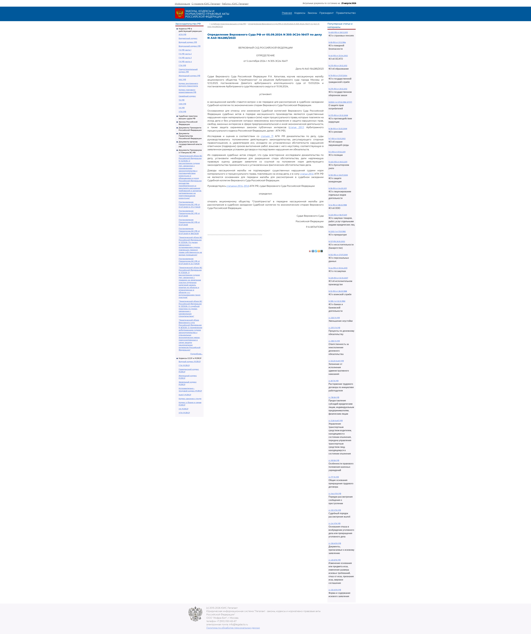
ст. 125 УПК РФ (335, 510)
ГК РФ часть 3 (185, 58)
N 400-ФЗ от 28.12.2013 (338, 32)
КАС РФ (182, 79)
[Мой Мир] (321, 250)
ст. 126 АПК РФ (335, 543)
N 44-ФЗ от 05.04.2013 (338, 268)
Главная (287, 13)
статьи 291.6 (307, 174)
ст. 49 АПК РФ (335, 560)
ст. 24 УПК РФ (334, 523)
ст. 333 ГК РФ (334, 318)
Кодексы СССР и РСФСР (190, 358)
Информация (182, 3)
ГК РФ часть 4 (185, 61)
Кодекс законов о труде (190, 398)
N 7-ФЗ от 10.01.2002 (337, 139)
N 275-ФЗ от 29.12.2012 (338, 89)
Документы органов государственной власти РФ (190, 144)
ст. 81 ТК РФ (334, 381)
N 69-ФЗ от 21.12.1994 (337, 42)
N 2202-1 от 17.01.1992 (337, 231)
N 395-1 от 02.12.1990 (337, 301)
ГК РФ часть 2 (185, 54)
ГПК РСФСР (184, 365)
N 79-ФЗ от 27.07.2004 (338, 76)
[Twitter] (315, 250)
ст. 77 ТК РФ (334, 477)
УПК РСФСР (184, 413)
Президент (326, 13)
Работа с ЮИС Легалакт (235, 3)
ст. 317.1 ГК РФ (334, 328)
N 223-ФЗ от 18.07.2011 (338, 215)
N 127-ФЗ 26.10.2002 (337, 241)
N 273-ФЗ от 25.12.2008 (338, 115)
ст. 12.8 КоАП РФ (336, 421)
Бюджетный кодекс (188, 38)
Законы (312, 13)
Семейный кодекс (187, 96)
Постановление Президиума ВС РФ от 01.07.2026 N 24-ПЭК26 (189, 261)
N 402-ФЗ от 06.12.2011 (338, 162)
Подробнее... (196, 354)
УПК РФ (182, 111)
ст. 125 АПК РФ (335, 590)
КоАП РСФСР (185, 395)
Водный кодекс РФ (188, 42)
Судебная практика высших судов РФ (228, 24)
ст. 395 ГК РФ (334, 341)
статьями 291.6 (234, 186)
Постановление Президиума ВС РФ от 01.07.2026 (189, 213)
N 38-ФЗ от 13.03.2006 (338, 129)
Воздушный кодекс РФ (190, 46)
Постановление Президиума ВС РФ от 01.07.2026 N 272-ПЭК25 (189, 204)
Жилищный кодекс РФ (189, 76)
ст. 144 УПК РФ (335, 494)
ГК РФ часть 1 (185, 50)
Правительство (346, 13)
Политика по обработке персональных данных (233, 628)
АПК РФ (182, 34)
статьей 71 (267, 136)
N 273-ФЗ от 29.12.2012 (338, 66)
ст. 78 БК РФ (334, 397)
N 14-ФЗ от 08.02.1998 (338, 205)
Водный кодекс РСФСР (190, 361)
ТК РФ (181, 100)
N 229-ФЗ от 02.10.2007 (338, 278)
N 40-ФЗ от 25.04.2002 (338, 56)
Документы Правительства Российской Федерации (190, 135)
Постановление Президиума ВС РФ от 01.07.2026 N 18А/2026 (189, 231)
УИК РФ (182, 104)
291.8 (246, 186)
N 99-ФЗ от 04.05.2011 (338, 188)
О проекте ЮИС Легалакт (206, 3)
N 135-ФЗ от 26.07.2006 (338, 175)
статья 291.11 (296, 127)
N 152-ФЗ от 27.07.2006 (338, 255)
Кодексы (299, 13)
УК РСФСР (183, 409)
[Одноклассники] (318, 250)
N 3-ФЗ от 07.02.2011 (337, 152)
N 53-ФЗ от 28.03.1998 (338, 291)
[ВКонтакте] (313, 250)
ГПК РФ (182, 65)
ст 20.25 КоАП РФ (336, 361)
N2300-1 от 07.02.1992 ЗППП (340, 102)
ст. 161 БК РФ (334, 460)
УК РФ (182, 108)
